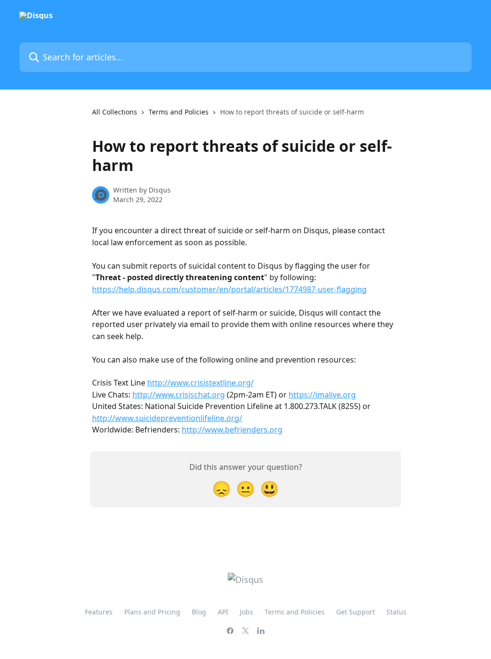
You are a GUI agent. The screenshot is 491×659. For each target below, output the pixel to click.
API (223, 611)
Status (396, 611)
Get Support (355, 611)
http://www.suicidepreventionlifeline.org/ (167, 418)
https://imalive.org (322, 394)
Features (99, 611)
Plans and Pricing (152, 611)
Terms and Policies (179, 111)
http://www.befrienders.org (232, 429)
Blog (199, 611)
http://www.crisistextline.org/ (200, 382)
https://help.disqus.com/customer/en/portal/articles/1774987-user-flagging (229, 289)
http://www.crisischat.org (178, 394)
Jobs (246, 611)
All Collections (114, 111)
